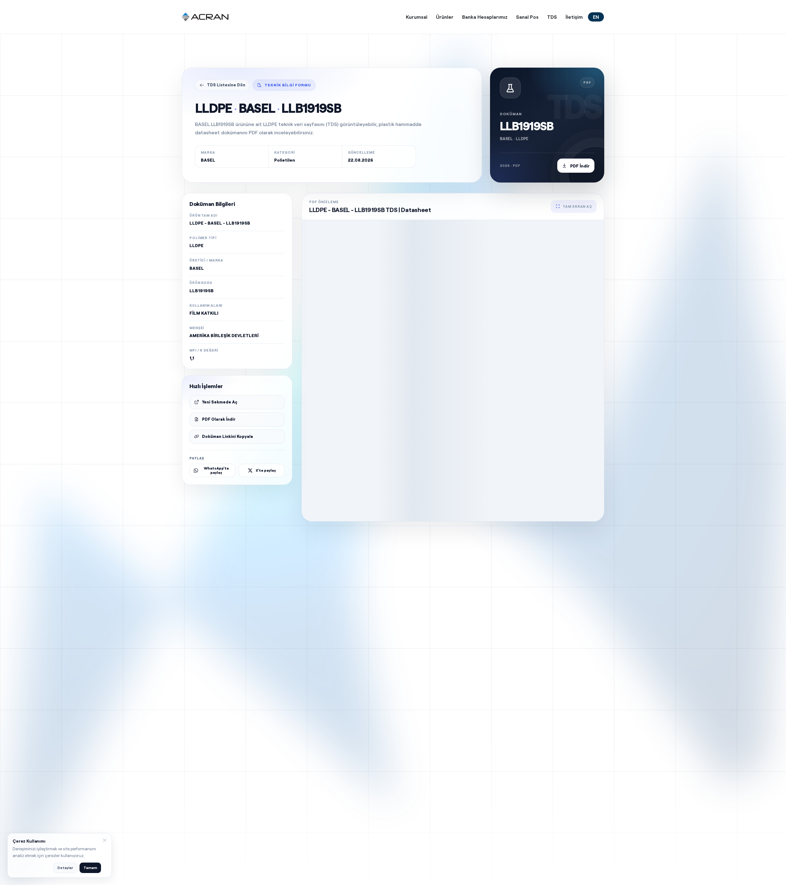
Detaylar (65, 867)
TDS (552, 17)
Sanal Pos (527, 17)
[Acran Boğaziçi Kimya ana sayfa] (205, 17)
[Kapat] (104, 840)
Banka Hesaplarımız (485, 17)
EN (596, 17)
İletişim (574, 17)
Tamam (90, 867)
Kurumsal (416, 17)
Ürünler (444, 17)
